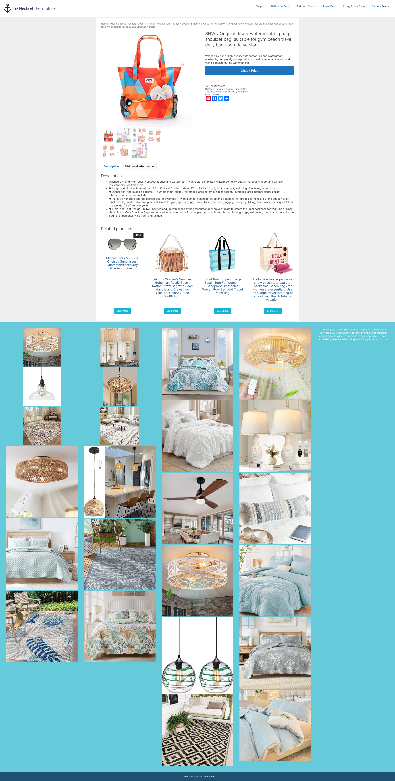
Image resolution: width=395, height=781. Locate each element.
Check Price (249, 70)
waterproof (242, 91)
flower (218, 91)
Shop (259, 6)
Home (104, 23)
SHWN (215, 94)
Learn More (122, 310)
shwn (233, 91)
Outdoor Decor (380, 6)
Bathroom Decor (281, 6)
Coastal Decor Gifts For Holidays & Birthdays (153, 23)
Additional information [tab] (139, 166)
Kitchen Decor (329, 6)
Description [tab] (111, 166)
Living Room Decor (354, 6)
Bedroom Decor (305, 6)
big (212, 91)
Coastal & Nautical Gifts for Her (200, 23)
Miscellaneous (118, 23)
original (226, 91)
